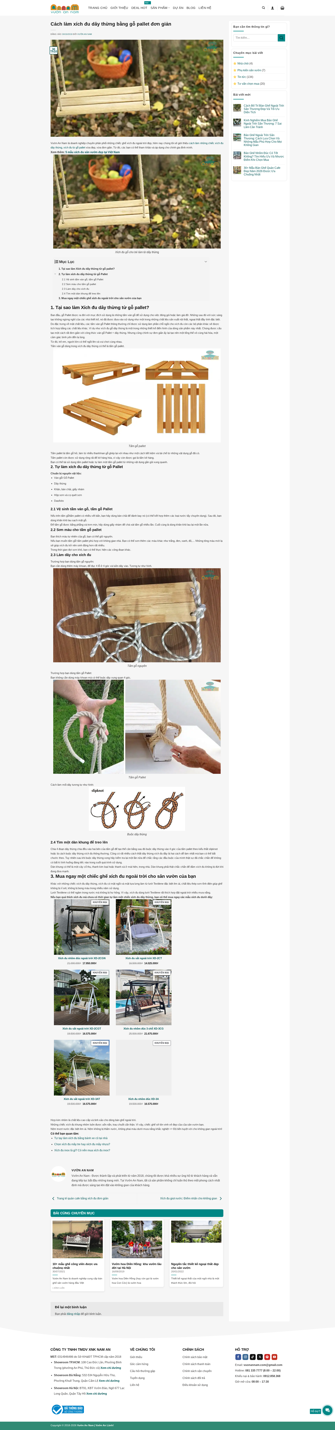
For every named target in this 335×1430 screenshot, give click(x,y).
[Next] (218, 1249)
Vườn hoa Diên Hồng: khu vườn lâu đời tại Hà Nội (136, 1266)
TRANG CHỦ (97, 8)
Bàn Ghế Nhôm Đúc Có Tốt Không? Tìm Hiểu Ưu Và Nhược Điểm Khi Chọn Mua (264, 156)
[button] (263, 7)
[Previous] (56, 1249)
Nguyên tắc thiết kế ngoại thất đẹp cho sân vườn (195, 1266)
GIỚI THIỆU (119, 8)
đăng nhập (73, 1313)
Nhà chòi (243, 63)
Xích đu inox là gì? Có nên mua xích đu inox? (82, 1150)
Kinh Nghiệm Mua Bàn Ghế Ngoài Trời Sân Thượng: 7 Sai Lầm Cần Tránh (263, 123)
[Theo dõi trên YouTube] (274, 1357)
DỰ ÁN (178, 8)
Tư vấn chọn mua (248, 83)
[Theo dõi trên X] (260, 1357)
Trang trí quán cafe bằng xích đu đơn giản (82, 1198)
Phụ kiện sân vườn (249, 70)
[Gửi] (281, 37)
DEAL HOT (139, 6)
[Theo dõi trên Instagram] (245, 1357)
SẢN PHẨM (159, 8)
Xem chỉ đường (110, 1367)
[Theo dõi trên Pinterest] (267, 1357)
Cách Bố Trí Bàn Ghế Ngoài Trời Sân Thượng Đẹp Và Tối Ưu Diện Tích (264, 109)
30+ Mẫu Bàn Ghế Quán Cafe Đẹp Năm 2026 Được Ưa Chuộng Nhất (262, 171)
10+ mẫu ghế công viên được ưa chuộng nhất (75, 1266)
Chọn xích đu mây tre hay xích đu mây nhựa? (82, 1144)
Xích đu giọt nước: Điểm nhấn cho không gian (189, 1198)
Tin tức (241, 76)
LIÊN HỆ (205, 8)
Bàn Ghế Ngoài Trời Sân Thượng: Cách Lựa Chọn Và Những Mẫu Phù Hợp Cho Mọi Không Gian (263, 140)
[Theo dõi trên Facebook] (238, 1357)
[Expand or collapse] (206, 262)
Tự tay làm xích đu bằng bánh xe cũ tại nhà (80, 1138)
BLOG (191, 8)
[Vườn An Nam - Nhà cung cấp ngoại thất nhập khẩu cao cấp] (67, 8)
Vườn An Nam (84, 34)
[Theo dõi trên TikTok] (253, 1357)
